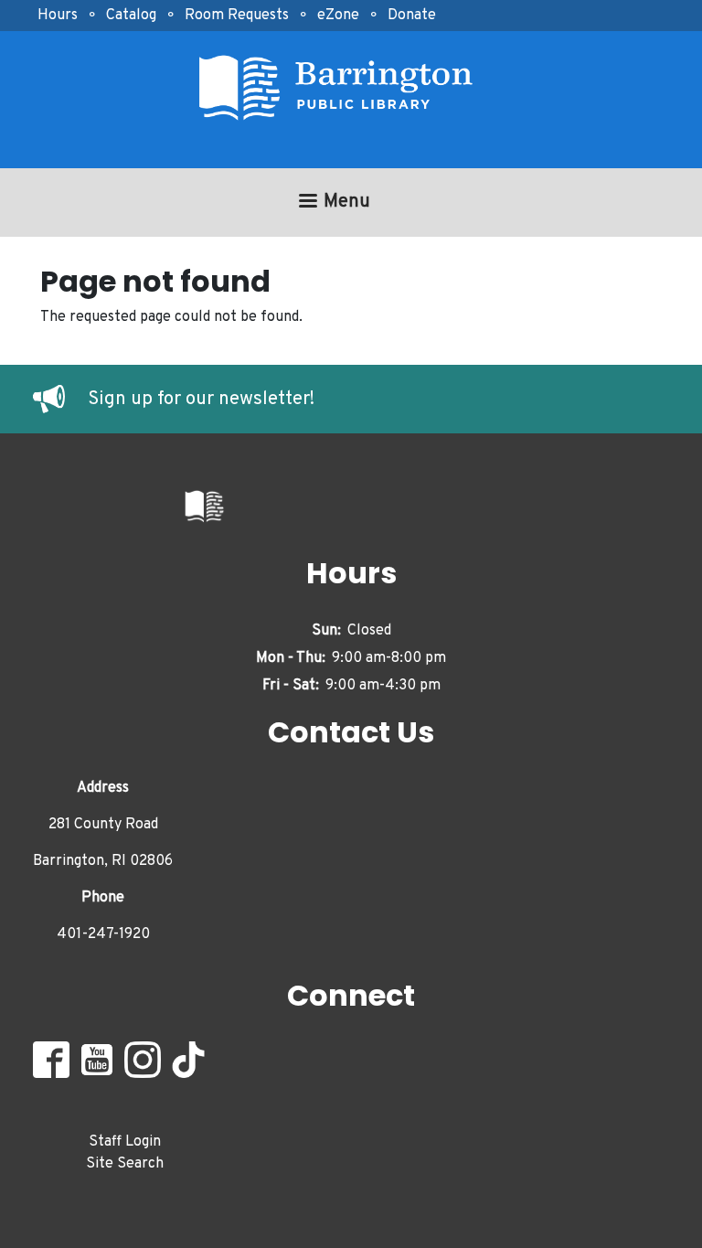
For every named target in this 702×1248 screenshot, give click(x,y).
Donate (412, 15)
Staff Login (125, 1142)
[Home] (343, 88)
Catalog (131, 15)
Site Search (125, 1164)
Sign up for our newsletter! (201, 399)
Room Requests (237, 15)
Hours (57, 15)
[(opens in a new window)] (60, 399)
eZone (338, 15)
